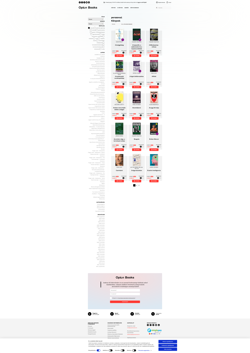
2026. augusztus (101, 216)
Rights (103, 183)
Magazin (103, 121)
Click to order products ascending (119, 24)
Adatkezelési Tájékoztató (114, 336)
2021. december (101, 264)
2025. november (101, 226)
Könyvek (90, 326)
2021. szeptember (100, 266)
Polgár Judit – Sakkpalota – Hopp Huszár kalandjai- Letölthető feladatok (96, 164)
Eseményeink (101, 87)
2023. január (102, 251)
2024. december (101, 233)
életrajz (94, 30)
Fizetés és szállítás (100, 89)
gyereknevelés (96, 34)
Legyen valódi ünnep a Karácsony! (96, 119)
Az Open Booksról (100, 71)
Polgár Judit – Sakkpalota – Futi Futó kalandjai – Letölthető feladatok (97, 159)
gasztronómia (101, 30)
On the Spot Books (100, 137)
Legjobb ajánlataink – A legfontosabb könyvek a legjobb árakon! (97, 116)
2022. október (101, 256)
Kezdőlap (102, 111)
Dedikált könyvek (92, 332)
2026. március (101, 221)
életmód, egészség (100, 28)
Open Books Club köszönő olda (97, 142)
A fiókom (102, 56)
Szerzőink (102, 190)
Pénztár (103, 149)
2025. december (101, 225)
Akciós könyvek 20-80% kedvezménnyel (113, 325)
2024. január (102, 240)
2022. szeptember (100, 257)
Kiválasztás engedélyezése (168, 345)
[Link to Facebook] (82, 2)
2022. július (102, 261)
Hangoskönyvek (92, 333)
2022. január (102, 263)
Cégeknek (102, 76)
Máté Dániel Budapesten (99, 125)
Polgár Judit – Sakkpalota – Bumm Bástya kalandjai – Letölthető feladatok (96, 154)
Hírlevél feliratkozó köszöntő (98, 92)
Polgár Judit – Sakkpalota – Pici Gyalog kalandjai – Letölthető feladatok (97, 174)
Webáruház (102, 198)
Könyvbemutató (101, 207)
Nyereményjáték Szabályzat (98, 133)
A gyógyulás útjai (101, 58)
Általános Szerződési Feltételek (97, 68)
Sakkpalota (102, 185)
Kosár (103, 113)
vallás (103, 49)
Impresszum (102, 97)
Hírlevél (103, 90)
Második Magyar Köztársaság (97, 123)
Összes (92, 28)
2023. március (101, 247)
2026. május (102, 218)
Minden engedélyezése (168, 341)
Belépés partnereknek (99, 75)
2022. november (101, 254)
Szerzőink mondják (100, 211)
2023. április (102, 245)
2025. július (102, 230)
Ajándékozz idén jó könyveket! (97, 59)
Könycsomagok (91, 330)
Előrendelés (102, 85)
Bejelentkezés (161, 2)
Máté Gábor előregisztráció (98, 128)
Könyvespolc (101, 209)
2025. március (101, 232)
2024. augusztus (101, 235)
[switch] (111, 350)
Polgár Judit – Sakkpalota (98, 150)
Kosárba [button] (120, 55)
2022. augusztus (101, 259)
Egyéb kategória (101, 206)
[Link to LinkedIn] (89, 2)
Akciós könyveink (100, 63)
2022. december (101, 252)
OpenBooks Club (100, 145)
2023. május (102, 244)
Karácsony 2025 (101, 99)
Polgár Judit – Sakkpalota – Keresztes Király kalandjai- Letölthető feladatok (98, 169)
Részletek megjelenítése (144, 350)
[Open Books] (88, 7)
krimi (96, 38)
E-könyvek (90, 328)
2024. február (101, 238)
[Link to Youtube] (87, 2)
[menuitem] (113, 8)
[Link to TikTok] (84, 2)
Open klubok (102, 143)
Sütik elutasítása (168, 349)
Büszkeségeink (101, 204)
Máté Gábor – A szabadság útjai (97, 126)
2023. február (101, 249)
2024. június (102, 237)
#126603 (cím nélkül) (100, 54)
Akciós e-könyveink (100, 61)
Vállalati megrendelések (99, 197)
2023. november (101, 242)
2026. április (102, 220)
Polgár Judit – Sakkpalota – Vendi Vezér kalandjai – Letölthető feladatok (96, 180)
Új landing (102, 195)
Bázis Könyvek (101, 73)
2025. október (101, 228)
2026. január (102, 223)
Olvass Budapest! (100, 135)
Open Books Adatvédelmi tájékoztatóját (126, 298)
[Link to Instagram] (80, 2)
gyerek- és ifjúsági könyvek (98, 32)
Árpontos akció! (101, 70)
